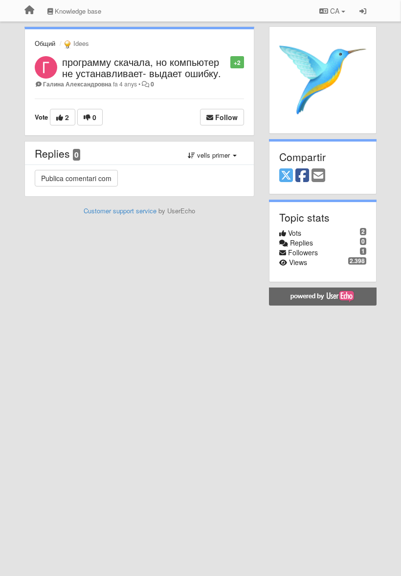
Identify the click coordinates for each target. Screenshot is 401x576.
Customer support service (120, 210)
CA (334, 11)
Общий (45, 43)
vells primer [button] (213, 155)
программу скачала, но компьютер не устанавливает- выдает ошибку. (141, 67)
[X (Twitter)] (286, 175)
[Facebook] (302, 175)
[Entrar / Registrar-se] (363, 10)
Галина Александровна (77, 84)
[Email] (318, 175)
